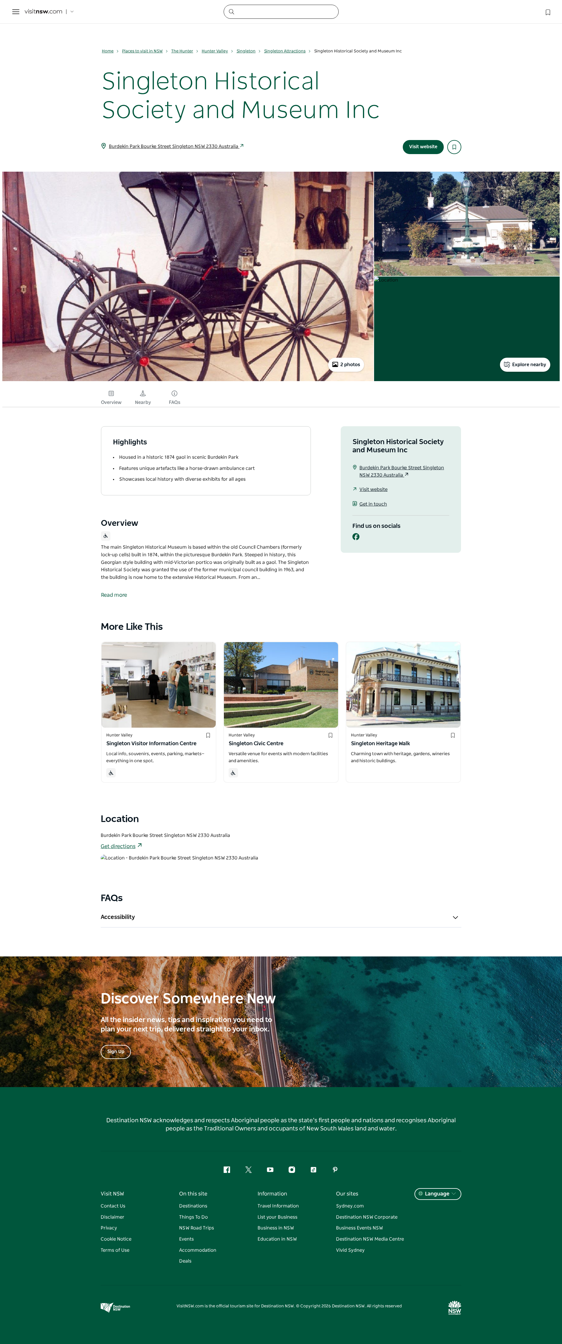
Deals (185, 1261)
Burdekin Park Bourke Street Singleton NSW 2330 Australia (174, 146)
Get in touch (373, 504)
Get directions (118, 846)
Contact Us (113, 1206)
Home (108, 51)
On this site (193, 1194)
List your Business (277, 1217)
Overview (111, 402)
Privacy (109, 1228)
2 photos (350, 364)
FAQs (174, 402)
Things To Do (193, 1217)
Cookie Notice (116, 1239)
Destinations (193, 1206)
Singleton (246, 51)
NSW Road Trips (196, 1228)
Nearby (143, 402)
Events (186, 1239)
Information (272, 1194)
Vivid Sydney (350, 1250)
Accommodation (197, 1250)
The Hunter (182, 51)
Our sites (347, 1194)
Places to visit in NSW (142, 51)
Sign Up (115, 1051)
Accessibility (118, 917)
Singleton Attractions (285, 51)
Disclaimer (112, 1217)
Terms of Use (115, 1250)
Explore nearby (529, 364)
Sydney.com (350, 1206)
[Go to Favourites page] (547, 12)
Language (437, 1194)
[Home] (43, 12)
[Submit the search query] (231, 11)
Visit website (423, 146)
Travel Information (278, 1206)
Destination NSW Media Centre (370, 1239)
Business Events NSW (359, 1228)
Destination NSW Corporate (366, 1217)
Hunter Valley (215, 51)
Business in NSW (276, 1228)
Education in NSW (277, 1239)
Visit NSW (112, 1194)
